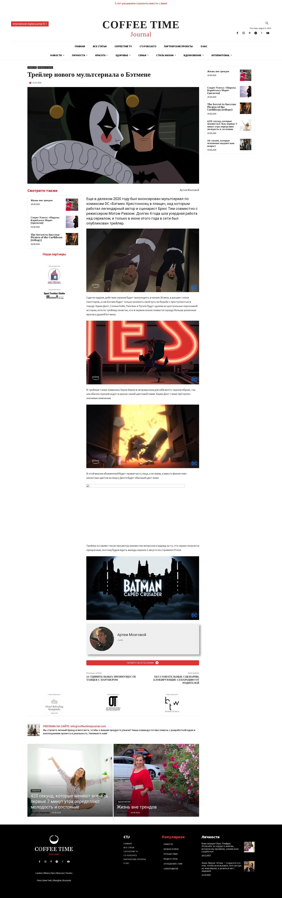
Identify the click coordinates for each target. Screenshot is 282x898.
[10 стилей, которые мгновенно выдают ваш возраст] (245, 144)
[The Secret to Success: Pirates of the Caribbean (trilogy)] (72, 239)
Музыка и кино (45, 67)
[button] (267, 23)
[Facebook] (237, 33)
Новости (32, 67)
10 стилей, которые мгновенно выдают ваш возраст (220, 143)
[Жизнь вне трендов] (72, 205)
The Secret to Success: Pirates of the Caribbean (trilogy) (46, 237)
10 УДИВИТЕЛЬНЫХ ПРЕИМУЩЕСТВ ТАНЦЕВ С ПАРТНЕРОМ (111, 678)
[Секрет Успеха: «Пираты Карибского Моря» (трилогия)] (72, 222)
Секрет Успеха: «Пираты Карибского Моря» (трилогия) (45, 220)
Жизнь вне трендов (42, 200)
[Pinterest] (249, 33)
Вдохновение (124, 802)
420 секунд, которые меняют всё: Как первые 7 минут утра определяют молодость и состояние (222, 125)
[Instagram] (243, 33)
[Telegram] (255, 33)
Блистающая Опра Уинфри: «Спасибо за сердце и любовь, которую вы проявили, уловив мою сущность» (220, 847)
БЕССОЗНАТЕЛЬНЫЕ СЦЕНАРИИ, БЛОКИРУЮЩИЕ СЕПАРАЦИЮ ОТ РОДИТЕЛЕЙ (176, 680)
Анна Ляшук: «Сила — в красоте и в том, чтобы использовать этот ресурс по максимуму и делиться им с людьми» (222, 867)
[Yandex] (262, 33)
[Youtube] (268, 33)
